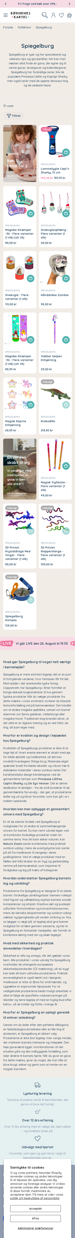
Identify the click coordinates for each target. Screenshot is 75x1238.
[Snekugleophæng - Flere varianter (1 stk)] (55, 202)
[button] (5, 3)
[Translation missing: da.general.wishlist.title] (61, 15)
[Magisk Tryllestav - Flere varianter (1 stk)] (55, 455)
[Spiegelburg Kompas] (19, 589)
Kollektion (24, 27)
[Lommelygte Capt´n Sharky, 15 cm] (55, 141)
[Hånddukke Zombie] (55, 267)
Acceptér (35, 1208)
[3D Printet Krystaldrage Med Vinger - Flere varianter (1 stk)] (19, 520)
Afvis (35, 1218)
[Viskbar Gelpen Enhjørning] (55, 329)
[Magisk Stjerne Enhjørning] (19, 394)
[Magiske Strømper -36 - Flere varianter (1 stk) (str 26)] (19, 202)
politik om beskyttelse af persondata (34, 1198)
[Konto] (53, 15)
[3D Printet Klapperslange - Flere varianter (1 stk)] (55, 520)
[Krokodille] (55, 394)
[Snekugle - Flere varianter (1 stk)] (19, 267)
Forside (8, 27)
